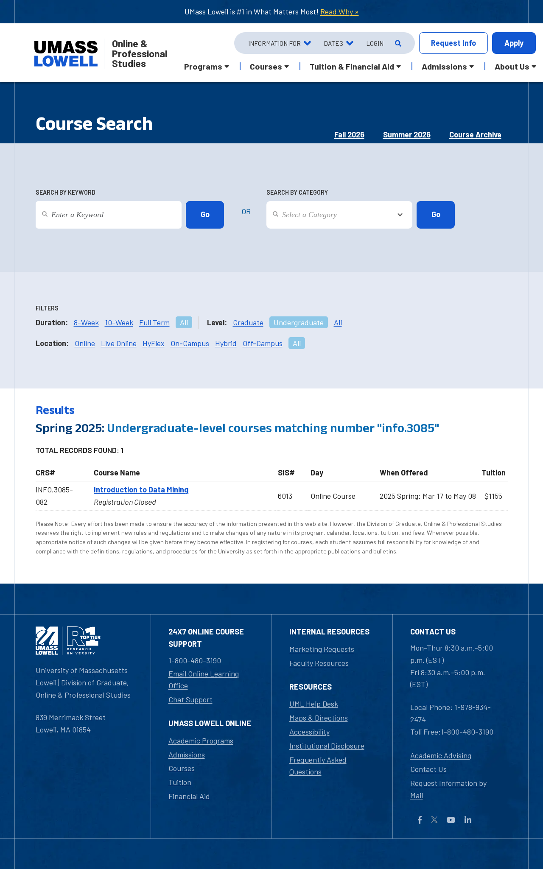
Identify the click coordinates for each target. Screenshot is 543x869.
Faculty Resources (319, 663)
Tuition (179, 782)
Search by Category (297, 192)
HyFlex (154, 343)
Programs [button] (203, 66)
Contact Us (428, 769)
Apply (513, 43)
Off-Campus (263, 343)
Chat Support (190, 699)
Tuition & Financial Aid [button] (352, 66)
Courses (181, 768)
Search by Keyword (65, 192)
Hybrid (226, 343)
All (184, 322)
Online (85, 343)
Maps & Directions (318, 717)
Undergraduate (299, 322)
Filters (47, 308)
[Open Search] (397, 43)
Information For (274, 43)
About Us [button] (512, 66)
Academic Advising (440, 755)
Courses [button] (266, 66)
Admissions (186, 754)
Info (453, 43)
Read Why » (339, 11)
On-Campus (190, 343)
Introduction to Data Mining (141, 489)
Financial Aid (189, 796)
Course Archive (475, 134)
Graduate (248, 322)
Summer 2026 (407, 134)
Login (374, 43)
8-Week (86, 322)
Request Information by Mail (448, 789)
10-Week (119, 322)
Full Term (154, 322)
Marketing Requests (321, 649)
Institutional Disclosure (326, 745)
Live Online (119, 343)
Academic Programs (200, 740)
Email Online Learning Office (203, 679)
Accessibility (309, 731)
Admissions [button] (444, 66)
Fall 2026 (349, 134)
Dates (333, 43)
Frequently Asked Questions (318, 766)
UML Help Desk (313, 703)
